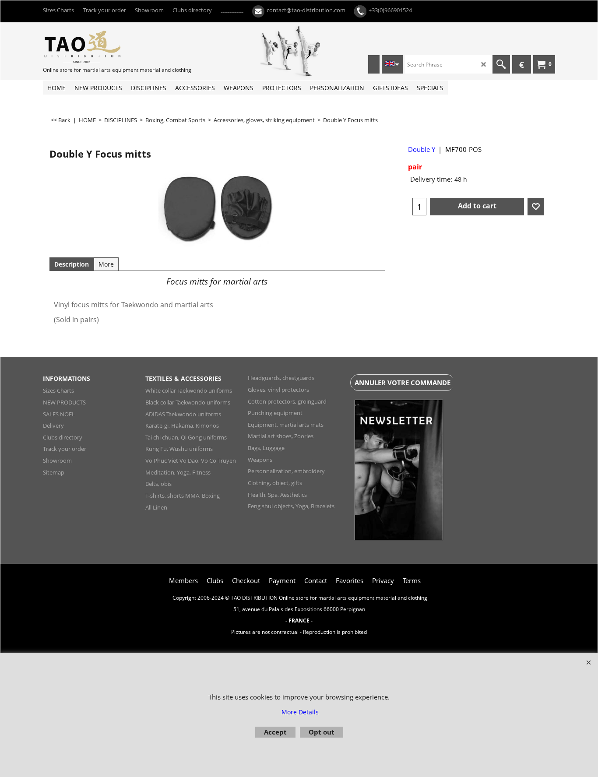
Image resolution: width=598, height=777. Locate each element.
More (106, 264)
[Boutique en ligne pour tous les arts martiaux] (108, 46)
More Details (300, 712)
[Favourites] (536, 206)
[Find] (501, 64)
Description (71, 264)
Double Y (421, 149)
